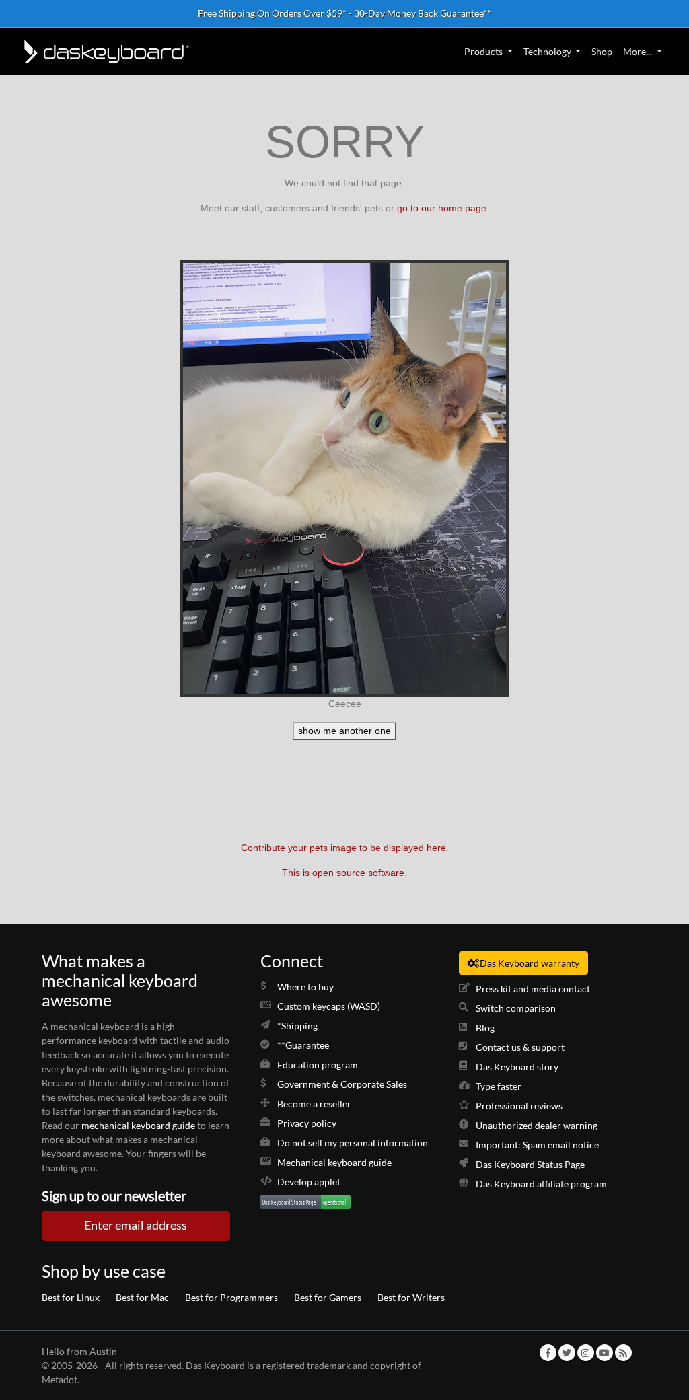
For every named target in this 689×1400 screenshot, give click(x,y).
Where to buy (305, 986)
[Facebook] (548, 1352)
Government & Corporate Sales (342, 1084)
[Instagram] (585, 1352)
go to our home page (441, 207)
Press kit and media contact (533, 988)
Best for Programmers (231, 1297)
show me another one (344, 730)
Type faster (498, 1086)
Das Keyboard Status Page (530, 1164)
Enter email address (135, 1225)
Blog (485, 1027)
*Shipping (297, 1025)
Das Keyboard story (517, 1066)
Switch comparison (516, 1008)
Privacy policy (306, 1123)
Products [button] (483, 51)
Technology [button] (547, 51)
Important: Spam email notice (537, 1144)
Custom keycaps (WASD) (328, 1006)
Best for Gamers (327, 1297)
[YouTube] (604, 1352)
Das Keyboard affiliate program (541, 1183)
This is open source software (343, 872)
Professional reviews (519, 1105)
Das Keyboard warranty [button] (529, 963)
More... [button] (637, 51)
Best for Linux (71, 1297)
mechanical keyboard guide (138, 1125)
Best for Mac (142, 1297)
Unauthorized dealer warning (536, 1125)
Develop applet (308, 1181)
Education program (317, 1064)
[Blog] (623, 1352)
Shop (601, 51)
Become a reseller (314, 1103)
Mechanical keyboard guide (334, 1162)
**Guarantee (303, 1045)
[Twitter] (566, 1352)
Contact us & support (520, 1047)
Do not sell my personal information (352, 1142)
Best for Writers (411, 1297)
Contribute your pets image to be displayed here (343, 847)
